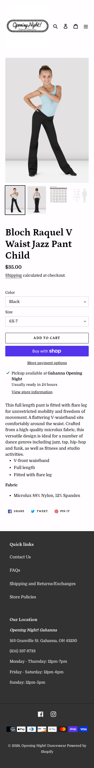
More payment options (47, 363)
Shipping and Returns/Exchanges (43, 583)
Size (9, 312)
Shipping (13, 275)
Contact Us (20, 557)
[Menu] (86, 26)
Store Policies (23, 597)
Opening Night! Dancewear (43, 746)
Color (10, 292)
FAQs (15, 570)
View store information (32, 392)
